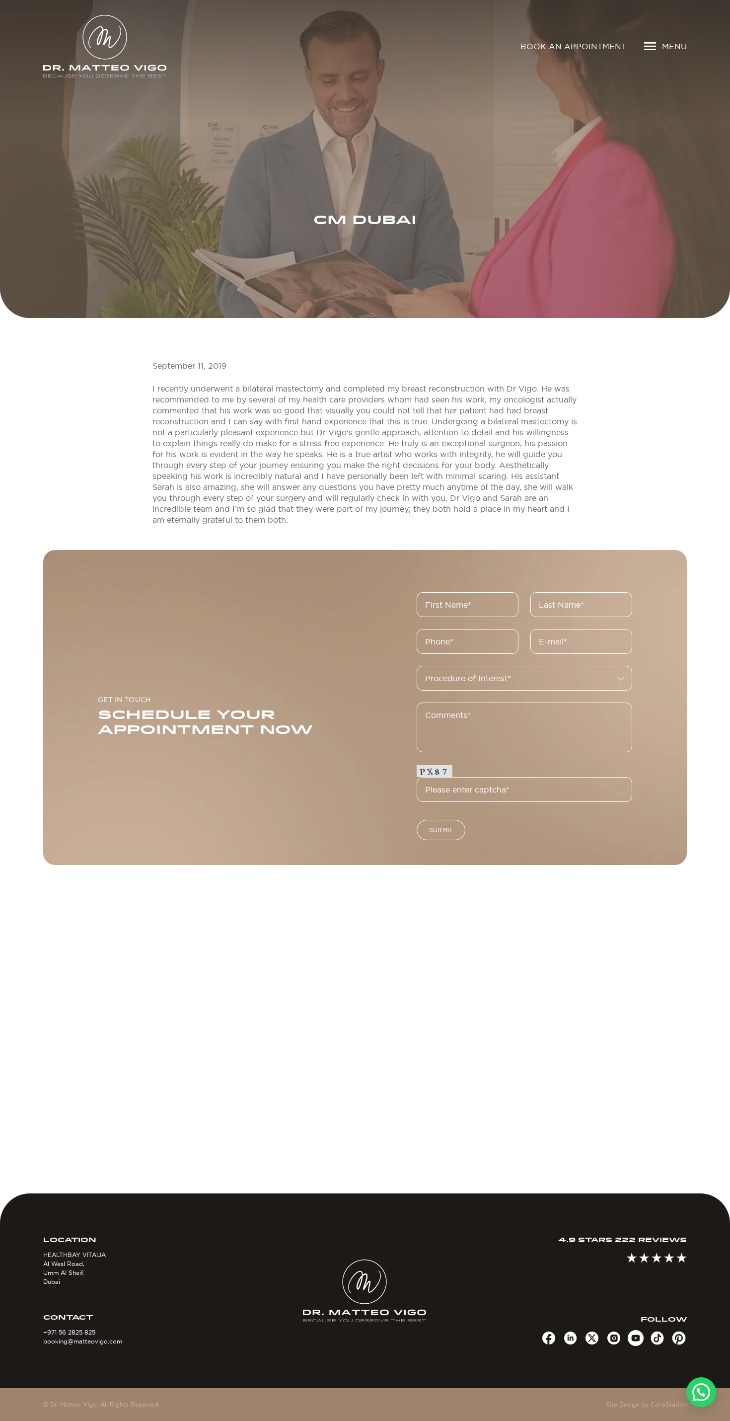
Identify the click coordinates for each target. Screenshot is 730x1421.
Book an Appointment (573, 46)
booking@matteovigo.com (82, 1341)
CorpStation (669, 1404)
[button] (701, 1392)
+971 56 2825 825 (69, 1332)
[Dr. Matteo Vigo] (119, 46)
